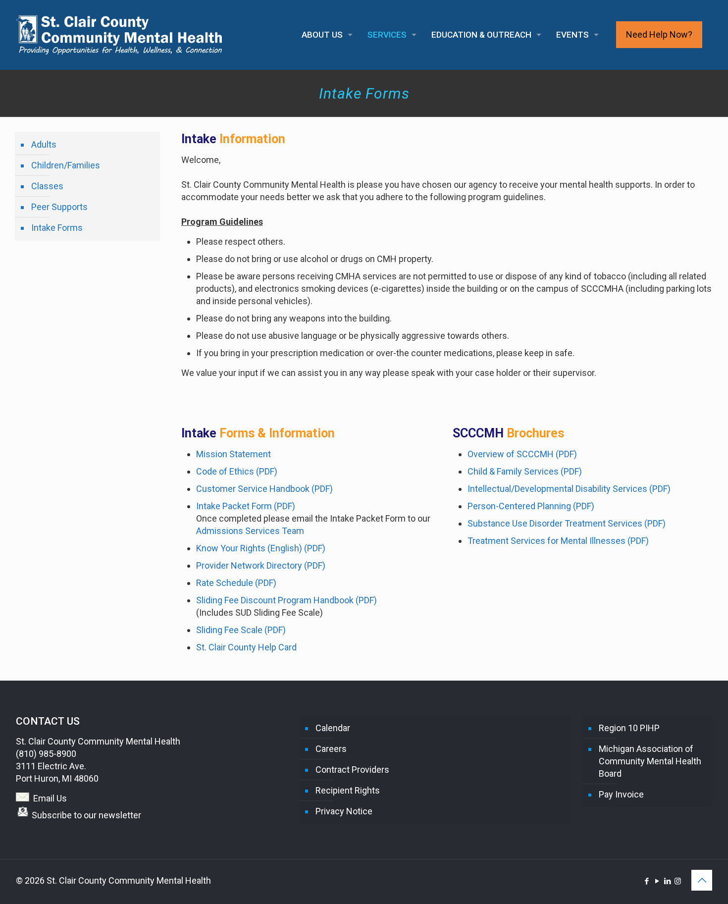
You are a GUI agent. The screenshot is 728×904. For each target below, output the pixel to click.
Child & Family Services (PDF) (525, 471)
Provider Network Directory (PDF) (260, 565)
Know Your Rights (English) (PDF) (260, 548)
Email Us (50, 798)
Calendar (332, 728)
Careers (331, 749)
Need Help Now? (659, 34)
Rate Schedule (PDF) (236, 583)
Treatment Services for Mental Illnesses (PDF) (558, 540)
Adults (43, 144)
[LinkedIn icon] (667, 881)
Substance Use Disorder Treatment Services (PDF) (567, 523)
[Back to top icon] (701, 880)
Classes (47, 186)
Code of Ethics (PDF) (236, 471)
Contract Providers (352, 769)
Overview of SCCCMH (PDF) (522, 454)
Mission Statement (233, 454)
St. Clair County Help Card (246, 647)
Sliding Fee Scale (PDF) (241, 630)
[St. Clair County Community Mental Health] (119, 34)
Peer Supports (59, 207)
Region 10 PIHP (629, 728)
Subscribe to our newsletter (86, 815)
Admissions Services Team (250, 531)
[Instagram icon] (677, 881)
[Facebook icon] (646, 881)
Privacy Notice (343, 811)
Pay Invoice (621, 794)
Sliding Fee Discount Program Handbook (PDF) (286, 600)
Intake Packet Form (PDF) (245, 506)
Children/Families (65, 165)
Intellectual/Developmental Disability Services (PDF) (569, 488)
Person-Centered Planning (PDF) (531, 506)
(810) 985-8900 (46, 753)
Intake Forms (57, 227)
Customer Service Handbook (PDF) (264, 488)
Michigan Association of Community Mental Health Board (650, 761)
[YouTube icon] (657, 881)
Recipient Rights (347, 790)
